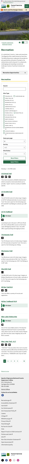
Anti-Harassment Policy (8, 411)
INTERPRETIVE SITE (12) (10, 102)
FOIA (2, 429)
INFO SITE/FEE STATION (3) (11, 121)
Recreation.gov (5, 400)
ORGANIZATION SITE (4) (10, 117)
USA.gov (3, 416)
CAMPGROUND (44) (19, 96)
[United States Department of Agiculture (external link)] (4, 6)
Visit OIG (3, 406)
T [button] (24, 42)
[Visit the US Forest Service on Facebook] (6, 460)
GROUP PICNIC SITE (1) (10, 123)
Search (5, 86)
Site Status (6, 151)
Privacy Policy (5, 421)
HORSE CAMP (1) (9, 125)
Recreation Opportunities (11, 73)
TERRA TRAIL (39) (9, 98)
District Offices (5, 389)
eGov (2, 437)
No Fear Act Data (6, 426)
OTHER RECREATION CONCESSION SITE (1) (14, 133)
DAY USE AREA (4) (9, 115)
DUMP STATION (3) (9, 119)
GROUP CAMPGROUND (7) (11, 111)
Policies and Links (6, 434)
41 (24, 361)
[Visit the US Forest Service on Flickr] (14, 460)
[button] (20, 42)
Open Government (6, 442)
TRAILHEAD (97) (8, 96)
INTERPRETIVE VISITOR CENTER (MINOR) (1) (14, 128)
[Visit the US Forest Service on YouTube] (10, 460)
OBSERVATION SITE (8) (10, 106)
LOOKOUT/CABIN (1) (10, 131)
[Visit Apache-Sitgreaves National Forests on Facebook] (2, 395)
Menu (26, 6)
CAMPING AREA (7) (9, 108)
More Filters (14, 158)
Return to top (5, 371)
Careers (3, 413)
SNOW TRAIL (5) (19, 113)
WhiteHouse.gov (6, 419)
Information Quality (7, 445)
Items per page (7, 138)
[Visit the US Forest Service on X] (2, 460)
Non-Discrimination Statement (10, 439)
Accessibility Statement (8, 403)
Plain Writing (5, 424)
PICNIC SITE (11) (8, 104)
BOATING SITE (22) (9, 100)
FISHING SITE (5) (9, 113)
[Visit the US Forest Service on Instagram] (18, 460)
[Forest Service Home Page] (8, 6)
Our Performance (6, 408)
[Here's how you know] (14, 2)
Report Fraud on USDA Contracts (10, 432)
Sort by (5, 144)
